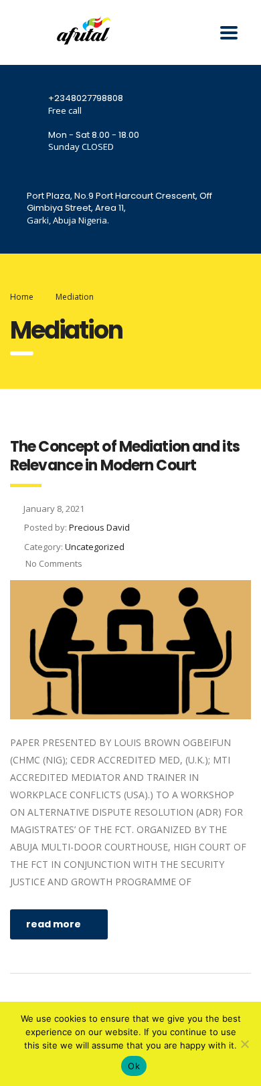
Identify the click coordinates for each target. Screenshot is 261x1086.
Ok (134, 1066)
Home (21, 296)
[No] (244, 1044)
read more (53, 924)
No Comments (52, 563)
